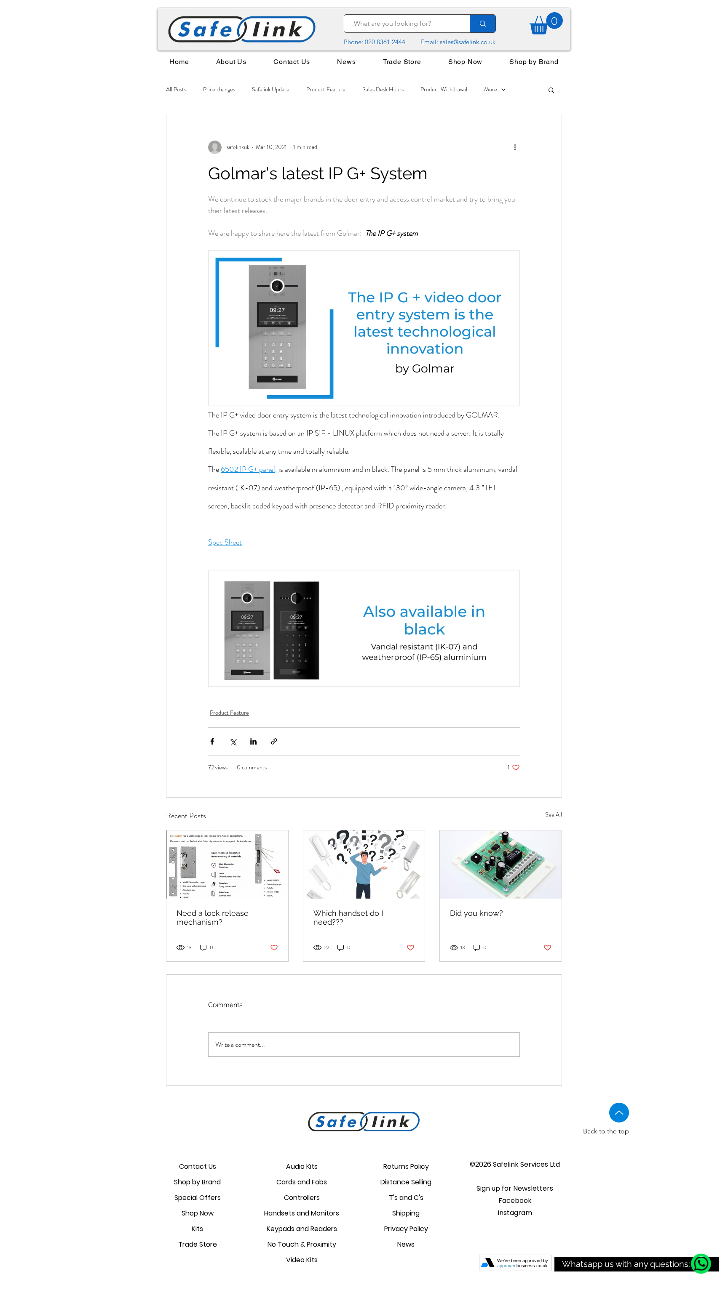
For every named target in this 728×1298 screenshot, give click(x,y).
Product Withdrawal (443, 89)
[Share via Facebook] (212, 741)
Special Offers (197, 1197)
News (406, 1244)
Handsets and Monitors (301, 1213)
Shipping (406, 1213)
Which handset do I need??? (348, 917)
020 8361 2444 (385, 42)
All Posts (176, 89)
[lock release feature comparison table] (227, 864)
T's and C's (406, 1197)
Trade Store (197, 1244)
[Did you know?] (501, 864)
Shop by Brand (197, 1182)
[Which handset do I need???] (364, 864)
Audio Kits (302, 1166)
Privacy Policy (406, 1229)
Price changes (219, 89)
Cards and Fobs (301, 1182)
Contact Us (197, 1166)
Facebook (515, 1200)
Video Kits (302, 1260)
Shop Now (198, 1213)
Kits (197, 1229)
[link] (546, 23)
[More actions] (515, 147)
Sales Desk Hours (383, 89)
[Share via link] (274, 741)
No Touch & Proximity (302, 1244)
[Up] (619, 1112)
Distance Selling (405, 1182)
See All (553, 814)
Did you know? (476, 913)
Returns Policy (406, 1166)
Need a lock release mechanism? (213, 917)
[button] (551, 89)
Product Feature (325, 89)
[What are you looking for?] (482, 23)
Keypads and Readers (302, 1229)
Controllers (302, 1197)
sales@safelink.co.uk (467, 42)
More (490, 89)
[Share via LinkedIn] (253, 741)
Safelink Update (270, 89)
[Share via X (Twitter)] (233, 741)
